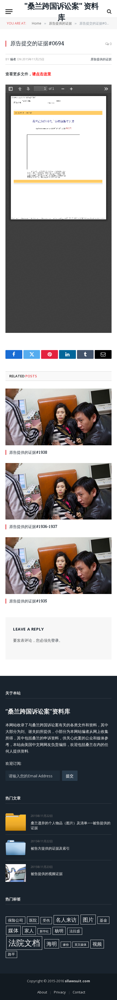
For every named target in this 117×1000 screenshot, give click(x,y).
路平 (11, 954)
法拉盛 (74, 931)
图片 (88, 919)
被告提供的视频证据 (47, 873)
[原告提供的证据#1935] (58, 565)
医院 (33, 920)
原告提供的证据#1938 (28, 452)
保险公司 (15, 920)
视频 (97, 944)
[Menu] (9, 11)
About (42, 992)
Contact (79, 992)
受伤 (46, 920)
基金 (103, 920)
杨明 (59, 931)
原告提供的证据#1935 (28, 601)
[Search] (109, 11)
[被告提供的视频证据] (15, 873)
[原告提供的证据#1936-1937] (58, 491)
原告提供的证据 (101, 59)
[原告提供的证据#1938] (58, 417)
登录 (55, 640)
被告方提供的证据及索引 (50, 848)
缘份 (66, 945)
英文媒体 (81, 945)
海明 (52, 943)
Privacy (60, 992)
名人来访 (66, 919)
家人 (29, 930)
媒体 (13, 930)
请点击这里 (41, 73)
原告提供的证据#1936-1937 (33, 526)
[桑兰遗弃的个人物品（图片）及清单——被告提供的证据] (15, 822)
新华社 (44, 931)
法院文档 (24, 942)
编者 (13, 59)
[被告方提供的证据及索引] (15, 847)
